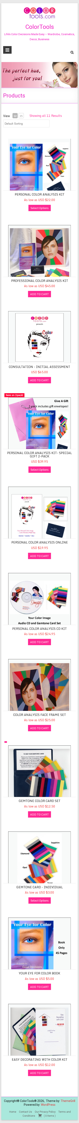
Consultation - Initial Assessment (39, 366)
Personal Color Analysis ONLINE (39, 542)
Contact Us (25, 1111)
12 (14, 116)
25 (21, 116)
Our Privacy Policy (45, 1111)
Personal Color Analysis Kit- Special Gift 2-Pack (39, 454)
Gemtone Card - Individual (39, 887)
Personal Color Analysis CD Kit (39, 628)
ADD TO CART (39, 294)
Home (12, 1111)
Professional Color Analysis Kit (39, 280)
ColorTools (39, 26)
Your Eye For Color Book (39, 973)
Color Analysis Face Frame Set (39, 714)
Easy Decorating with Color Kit (39, 1059)
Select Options (40, 208)
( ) (49, 1115)
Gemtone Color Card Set (39, 800)
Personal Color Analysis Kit (39, 194)
